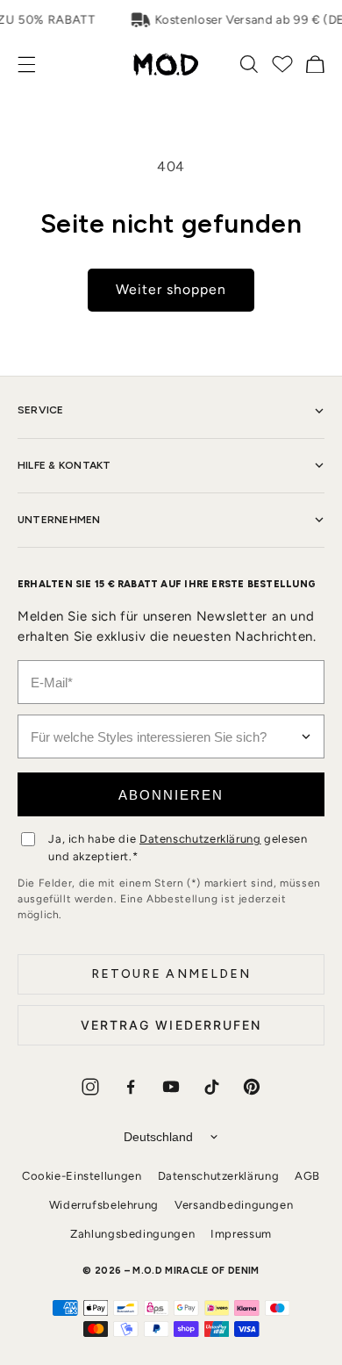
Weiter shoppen (171, 289)
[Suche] (249, 64)
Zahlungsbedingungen (132, 1233)
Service (41, 410)
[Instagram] (90, 1086)
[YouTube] (171, 1086)
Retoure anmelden (171, 973)
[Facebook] (130, 1086)
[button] (36, 64)
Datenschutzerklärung (200, 838)
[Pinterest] (251, 1086)
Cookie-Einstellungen (82, 1175)
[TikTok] (211, 1086)
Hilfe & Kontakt (64, 465)
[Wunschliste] (282, 64)
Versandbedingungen (234, 1204)
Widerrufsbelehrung (104, 1204)
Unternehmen (59, 520)
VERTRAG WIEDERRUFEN (171, 1024)
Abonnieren (171, 794)
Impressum (241, 1233)
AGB (307, 1175)
